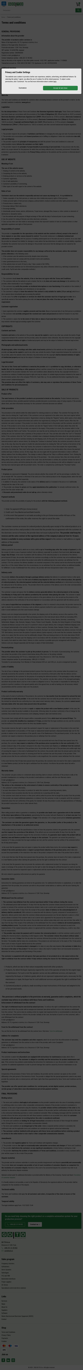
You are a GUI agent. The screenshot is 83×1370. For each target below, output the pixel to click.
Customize (23, 88)
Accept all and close (60, 88)
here (55, 81)
